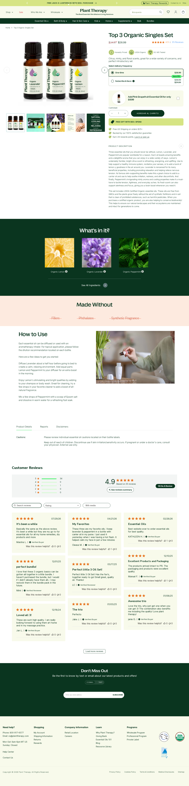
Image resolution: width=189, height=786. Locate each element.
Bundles (150, 21)
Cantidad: (113, 108)
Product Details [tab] (24, 426)
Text (101, 682)
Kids (96, 21)
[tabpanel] (94, 442)
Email (91, 682)
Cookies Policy (130, 772)
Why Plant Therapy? (105, 732)
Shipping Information (43, 736)
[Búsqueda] (161, 12)
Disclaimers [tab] (62, 426)
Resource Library (104, 746)
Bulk (139, 21)
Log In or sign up (141, 137)
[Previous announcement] (27, 3)
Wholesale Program (136, 732)
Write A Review (165, 486)
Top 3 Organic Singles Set (24, 28)
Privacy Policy (115, 772)
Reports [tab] (44, 426)
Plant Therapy (25, 772)
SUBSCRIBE (118, 695)
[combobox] (146, 12)
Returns (37, 739)
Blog (98, 743)
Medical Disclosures (166, 772)
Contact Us (8, 757)
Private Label (133, 739)
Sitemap (181, 772)
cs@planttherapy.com (18, 736)
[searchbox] (27, 505)
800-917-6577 (17, 732)
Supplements (124, 21)
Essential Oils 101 (104, 739)
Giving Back (101, 736)
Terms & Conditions (147, 772)
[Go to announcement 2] (72, 4)
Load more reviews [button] (94, 651)
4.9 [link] (167, 42)
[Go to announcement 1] (68, 4)
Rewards (38, 743)
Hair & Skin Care (80, 21)
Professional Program (137, 736)
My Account (39, 732)
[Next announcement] (117, 3)
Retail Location (71, 732)
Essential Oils (41, 21)
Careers (68, 736)
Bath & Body (60, 21)
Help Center (8, 752)
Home (109, 21)
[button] (175, 3)
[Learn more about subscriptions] (133, 81)
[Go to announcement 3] (75, 4)
